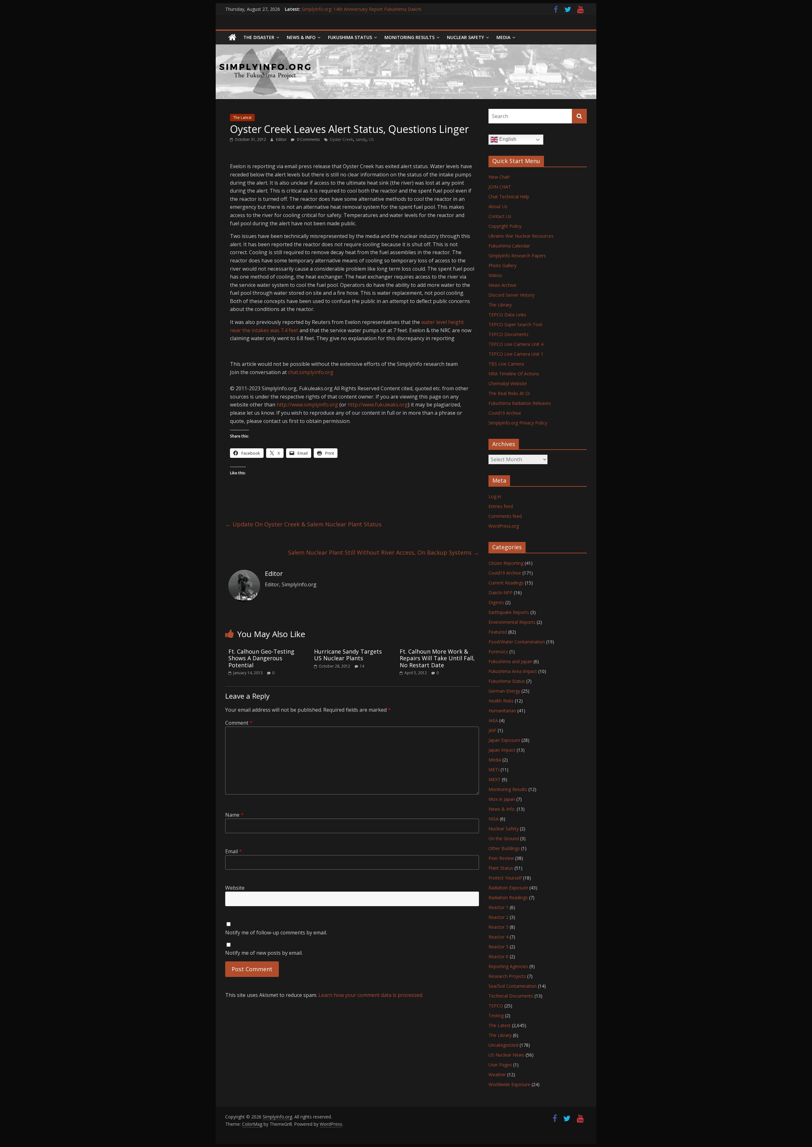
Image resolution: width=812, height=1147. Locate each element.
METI (493, 770)
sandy (361, 139)
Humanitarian (502, 711)
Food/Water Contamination (516, 642)
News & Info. (501, 809)
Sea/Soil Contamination (512, 986)
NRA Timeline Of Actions (513, 374)
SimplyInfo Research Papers (517, 256)
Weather (497, 1074)
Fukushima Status (350, 37)
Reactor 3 (498, 927)
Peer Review (501, 858)
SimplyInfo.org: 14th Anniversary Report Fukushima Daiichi (361, 9)
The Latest (242, 117)
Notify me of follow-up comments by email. (276, 932)
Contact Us (499, 216)
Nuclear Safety (465, 37)
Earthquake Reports (508, 612)
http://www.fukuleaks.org (378, 404)
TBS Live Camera (506, 364)
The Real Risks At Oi (509, 393)
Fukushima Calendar (509, 246)
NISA (493, 819)
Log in (494, 496)
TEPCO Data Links (507, 315)
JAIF (492, 730)
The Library (500, 305)
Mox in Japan (501, 799)
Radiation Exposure (508, 888)
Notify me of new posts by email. (264, 952)
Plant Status (500, 868)
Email (233, 851)
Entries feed (500, 506)
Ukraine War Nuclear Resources (520, 236)
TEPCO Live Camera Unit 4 (515, 344)
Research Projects (507, 976)
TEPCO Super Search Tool (515, 324)
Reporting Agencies (508, 966)
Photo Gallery (502, 265)
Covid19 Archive (504, 413)
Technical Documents (510, 996)
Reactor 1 (498, 907)
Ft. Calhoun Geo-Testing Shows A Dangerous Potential (261, 658)
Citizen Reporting (505, 563)
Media (494, 760)
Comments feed (505, 516)
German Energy (504, 691)
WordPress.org (503, 526)
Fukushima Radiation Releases (519, 403)
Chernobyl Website (507, 383)
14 (362, 666)
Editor (282, 139)
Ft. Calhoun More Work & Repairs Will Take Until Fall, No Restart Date (437, 658)
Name (234, 814)
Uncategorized (503, 1045)
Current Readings (506, 583)
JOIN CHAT (499, 187)
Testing (496, 1015)
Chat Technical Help (508, 197)
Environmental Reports (511, 622)
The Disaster (258, 37)
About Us (498, 206)
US (371, 139)
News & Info (301, 37)
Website (235, 887)
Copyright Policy (504, 226)
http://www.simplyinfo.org (307, 404)
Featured (497, 632)
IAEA (493, 720)
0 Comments (308, 139)
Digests (496, 602)
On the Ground (503, 838)
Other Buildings (504, 848)
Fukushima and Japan (510, 661)
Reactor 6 (498, 956)
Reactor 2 (498, 917)
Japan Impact (501, 750)
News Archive (502, 285)
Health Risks (501, 701)
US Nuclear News (506, 1055)
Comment (238, 722)
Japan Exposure (504, 740)
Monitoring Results (409, 37)
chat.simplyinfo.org (310, 372)
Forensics (498, 652)
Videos (495, 275)
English (507, 139)
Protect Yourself (505, 878)
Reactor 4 (498, 937)
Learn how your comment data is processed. (370, 995)
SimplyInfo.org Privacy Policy (517, 423)
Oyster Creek (341, 139)
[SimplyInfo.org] (232, 37)
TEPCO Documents (508, 334)
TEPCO (495, 1006)
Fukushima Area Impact (512, 671)
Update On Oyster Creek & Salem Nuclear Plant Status (303, 524)
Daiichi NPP (500, 593)
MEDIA (503, 37)
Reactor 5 (498, 947)
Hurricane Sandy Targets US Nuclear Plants (348, 655)
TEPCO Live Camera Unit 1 (515, 354)
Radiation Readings (508, 897)
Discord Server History (511, 295)
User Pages (500, 1065)
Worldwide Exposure (509, 1084)
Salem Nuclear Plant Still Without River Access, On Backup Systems (383, 552)
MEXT (494, 779)
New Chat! (499, 177)
